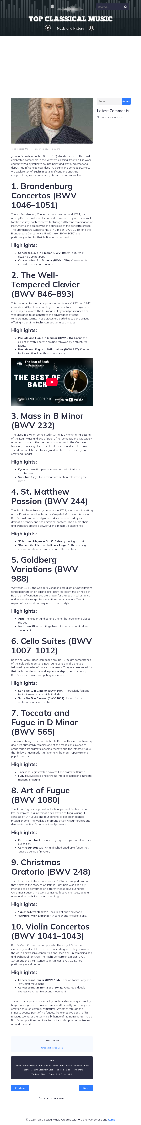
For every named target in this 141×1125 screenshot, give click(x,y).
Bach (18, 1065)
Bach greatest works (48, 1065)
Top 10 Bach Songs (57, 1074)
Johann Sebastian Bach (52, 1048)
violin (70, 1074)
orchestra (60, 1070)
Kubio (111, 1119)
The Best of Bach (39, 1074)
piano (69, 1070)
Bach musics (66, 1065)
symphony (78, 1070)
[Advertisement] (70, 62)
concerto (25, 1070)
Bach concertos (30, 1065)
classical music (81, 1065)
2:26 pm (56, 149)
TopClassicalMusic (21, 149)
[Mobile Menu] (52, 6)
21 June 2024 (42, 149)
